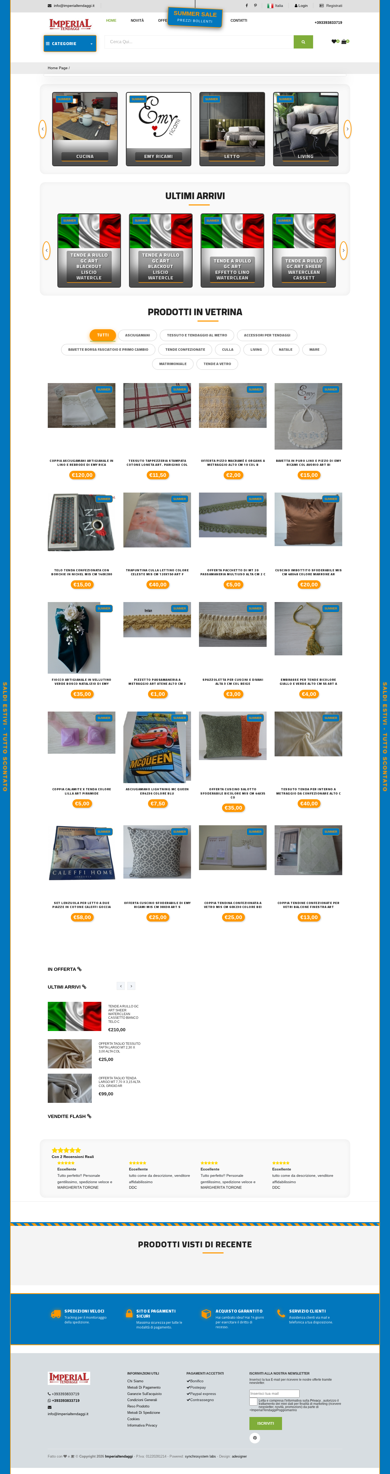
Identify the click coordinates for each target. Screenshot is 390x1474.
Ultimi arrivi (65, 987)
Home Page (58, 68)
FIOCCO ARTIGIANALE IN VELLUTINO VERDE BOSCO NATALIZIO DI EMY (81, 682)
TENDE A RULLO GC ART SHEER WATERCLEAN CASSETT (302, 269)
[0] (334, 42)
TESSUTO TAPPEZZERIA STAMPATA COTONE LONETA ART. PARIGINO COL (157, 463)
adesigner (239, 1456)
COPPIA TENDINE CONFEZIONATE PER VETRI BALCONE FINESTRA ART (309, 905)
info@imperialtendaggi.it (74, 5)
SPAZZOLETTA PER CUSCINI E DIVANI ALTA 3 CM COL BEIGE (232, 682)
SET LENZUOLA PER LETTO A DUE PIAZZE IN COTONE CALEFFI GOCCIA (81, 905)
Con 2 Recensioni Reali (73, 1157)
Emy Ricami (158, 156)
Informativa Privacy (142, 1425)
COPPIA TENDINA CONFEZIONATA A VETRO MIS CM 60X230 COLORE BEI (233, 905)
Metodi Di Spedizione (143, 1413)
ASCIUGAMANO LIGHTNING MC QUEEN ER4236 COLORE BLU (157, 791)
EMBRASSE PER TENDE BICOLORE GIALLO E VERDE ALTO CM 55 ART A (308, 682)
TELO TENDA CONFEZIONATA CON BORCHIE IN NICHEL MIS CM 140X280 (81, 572)
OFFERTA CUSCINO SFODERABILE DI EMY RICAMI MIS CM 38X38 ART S (157, 905)
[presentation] (42, 129)
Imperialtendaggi (119, 1456)
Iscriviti (265, 1423)
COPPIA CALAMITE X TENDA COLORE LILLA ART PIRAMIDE (81, 791)
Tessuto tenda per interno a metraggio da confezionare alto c (308, 791)
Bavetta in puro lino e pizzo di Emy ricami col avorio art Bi (308, 463)
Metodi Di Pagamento (144, 1387)
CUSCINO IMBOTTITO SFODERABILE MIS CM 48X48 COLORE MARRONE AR (308, 572)
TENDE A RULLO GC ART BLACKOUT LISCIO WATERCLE (87, 266)
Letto (232, 156)
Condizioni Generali (142, 1400)
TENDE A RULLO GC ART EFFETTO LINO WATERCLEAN (231, 269)
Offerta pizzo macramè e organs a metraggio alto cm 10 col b (233, 463)
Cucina (84, 156)
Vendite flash (67, 1116)
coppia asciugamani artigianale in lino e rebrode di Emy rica (82, 463)
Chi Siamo (135, 1381)
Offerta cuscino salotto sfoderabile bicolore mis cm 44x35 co (232, 793)
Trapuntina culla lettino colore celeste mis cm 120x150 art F (157, 572)
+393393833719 (328, 22)
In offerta (62, 969)
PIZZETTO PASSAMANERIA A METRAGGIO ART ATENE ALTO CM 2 (157, 682)
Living (305, 156)
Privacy (315, 1400)
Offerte (166, 21)
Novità (137, 21)
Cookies (133, 1419)
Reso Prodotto (138, 1406)
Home (111, 21)
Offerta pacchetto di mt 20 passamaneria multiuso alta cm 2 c (233, 572)
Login (302, 5)
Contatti (239, 21)
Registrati (333, 5)
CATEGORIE (63, 43)
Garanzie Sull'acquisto (144, 1394)
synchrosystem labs (200, 1456)
